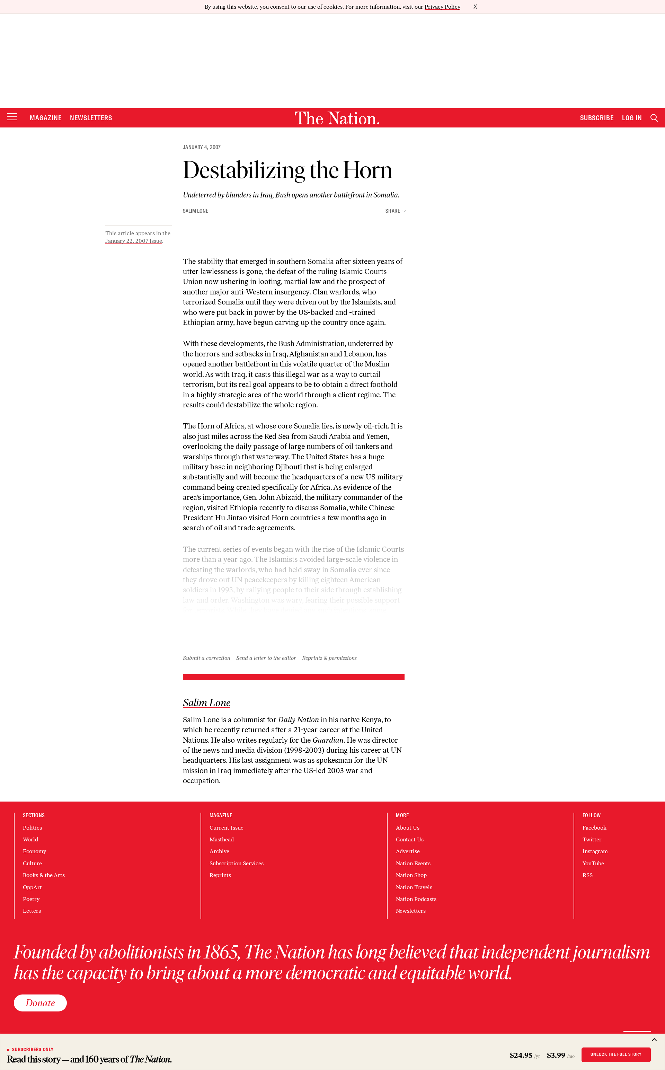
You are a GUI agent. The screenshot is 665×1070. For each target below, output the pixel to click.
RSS (588, 875)
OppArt (32, 887)
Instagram (595, 851)
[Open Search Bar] (654, 118)
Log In (632, 117)
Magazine (46, 117)
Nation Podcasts (416, 899)
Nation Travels (414, 887)
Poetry (31, 899)
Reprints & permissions (329, 658)
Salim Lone (195, 210)
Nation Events (413, 863)
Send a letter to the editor (266, 658)
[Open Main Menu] (12, 117)
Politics (32, 827)
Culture (32, 863)
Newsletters (91, 117)
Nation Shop (411, 875)
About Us (407, 827)
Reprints (220, 875)
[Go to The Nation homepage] (337, 118)
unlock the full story (616, 1054)
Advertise (408, 851)
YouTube (593, 863)
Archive (219, 851)
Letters (32, 911)
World (30, 839)
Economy (34, 851)
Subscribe (597, 117)
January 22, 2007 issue (133, 241)
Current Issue (226, 827)
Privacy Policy (442, 6)
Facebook (594, 827)
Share (392, 211)
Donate (40, 1003)
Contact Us (410, 839)
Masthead (222, 839)
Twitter (592, 839)
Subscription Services (237, 863)
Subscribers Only (33, 1049)
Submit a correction (206, 658)
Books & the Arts (44, 875)
